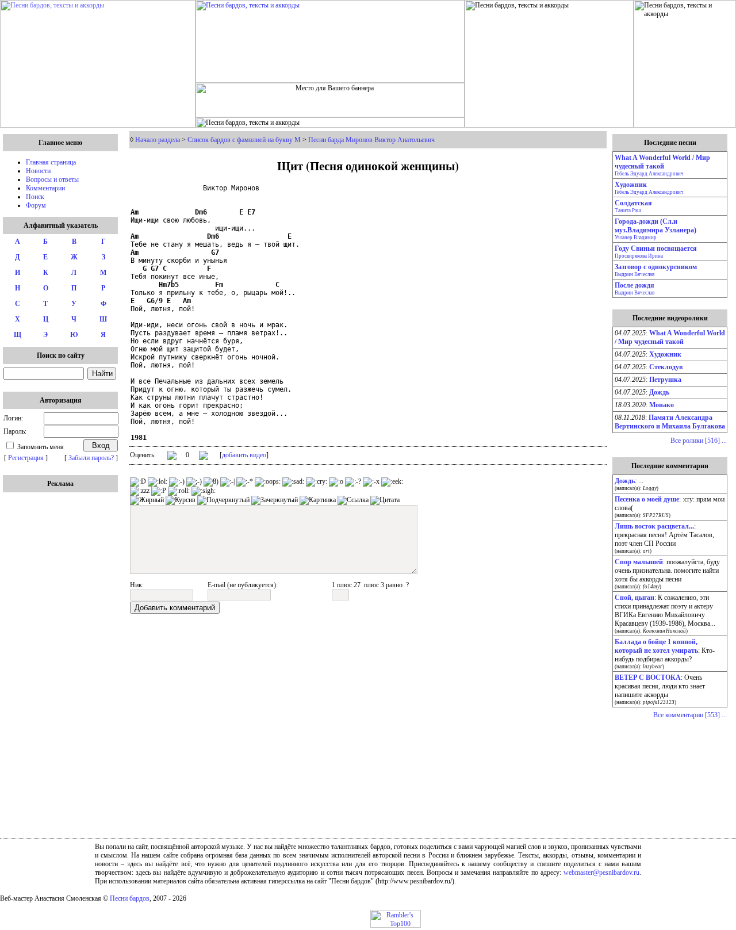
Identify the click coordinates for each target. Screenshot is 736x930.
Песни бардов (130, 898)
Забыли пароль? (91, 458)
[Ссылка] (353, 500)
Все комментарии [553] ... (690, 715)
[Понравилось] (172, 457)
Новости (38, 171)
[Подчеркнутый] (223, 500)
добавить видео (244, 455)
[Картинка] (318, 500)
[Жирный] (147, 500)
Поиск (35, 197)
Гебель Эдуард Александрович (649, 174)
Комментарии (45, 188)
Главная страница (51, 162)
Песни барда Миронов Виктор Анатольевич (371, 140)
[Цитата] (385, 500)
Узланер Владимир (636, 237)
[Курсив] (180, 500)
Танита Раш (628, 210)
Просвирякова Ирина (639, 256)
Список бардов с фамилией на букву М (244, 140)
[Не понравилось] (203, 456)
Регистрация (26, 458)
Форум (36, 205)
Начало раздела (157, 140)
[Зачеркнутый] (274, 500)
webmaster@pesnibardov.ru (601, 872)
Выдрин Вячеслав (634, 274)
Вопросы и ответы (52, 179)
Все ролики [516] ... (698, 441)
